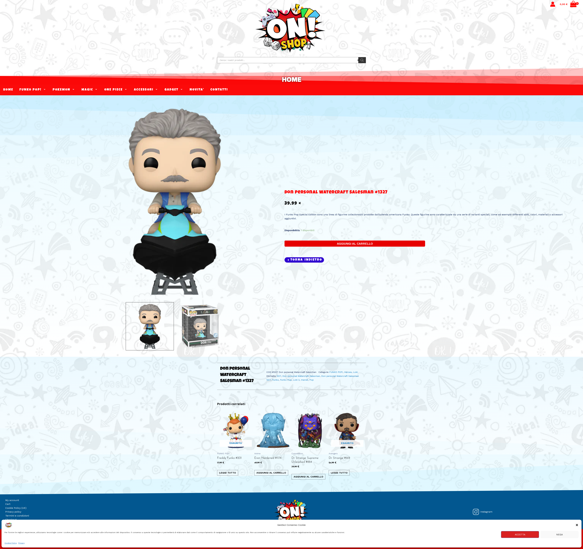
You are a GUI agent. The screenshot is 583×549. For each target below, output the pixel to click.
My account (12, 500)
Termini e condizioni (17, 515)
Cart (7, 504)
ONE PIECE (113, 89)
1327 (279, 376)
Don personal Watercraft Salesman (301, 376)
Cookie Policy (11, 543)
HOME (291, 79)
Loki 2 (296, 380)
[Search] (362, 60)
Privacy (21, 543)
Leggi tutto (227, 472)
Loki (355, 372)
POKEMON (61, 89)
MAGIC (87, 89)
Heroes (348, 372)
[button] (576, 525)
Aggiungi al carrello (355, 243)
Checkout (11, 519)
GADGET (172, 89)
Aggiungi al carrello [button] (271, 472)
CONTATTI (219, 89)
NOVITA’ (197, 89)
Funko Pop (286, 380)
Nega (559, 534)
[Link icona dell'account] (552, 4)
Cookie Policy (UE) (15, 507)
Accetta (520, 534)
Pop (311, 380)
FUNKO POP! (30, 89)
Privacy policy (13, 511)
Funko (275, 380)
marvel (304, 380)
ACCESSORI (143, 89)
